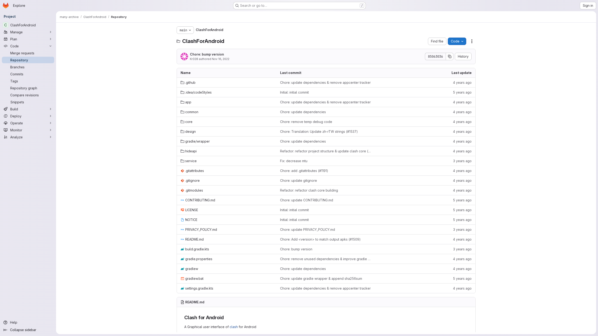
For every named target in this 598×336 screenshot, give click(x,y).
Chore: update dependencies (303, 112)
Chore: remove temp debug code (306, 122)
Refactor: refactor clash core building (309, 190)
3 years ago (462, 161)
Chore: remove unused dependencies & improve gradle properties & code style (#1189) (326, 259)
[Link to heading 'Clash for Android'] (226, 317)
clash (234, 327)
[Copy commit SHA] (449, 56)
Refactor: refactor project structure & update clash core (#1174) (326, 151)
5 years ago (462, 92)
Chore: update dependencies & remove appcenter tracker (325, 82)
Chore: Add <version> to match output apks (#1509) (320, 239)
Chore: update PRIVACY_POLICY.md (307, 229)
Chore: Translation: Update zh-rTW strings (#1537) (319, 131)
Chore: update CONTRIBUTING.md (306, 200)
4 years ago (462, 82)
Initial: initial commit (294, 92)
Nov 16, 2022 (220, 59)
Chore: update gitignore (298, 180)
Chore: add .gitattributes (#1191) (304, 171)
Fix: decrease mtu (293, 161)
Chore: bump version (207, 54)
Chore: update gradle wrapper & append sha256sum (321, 278)
